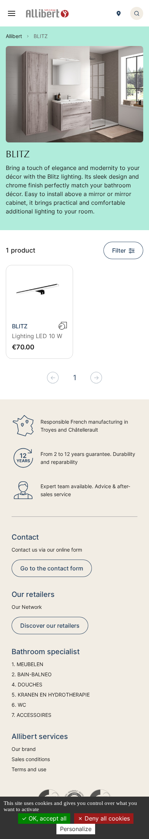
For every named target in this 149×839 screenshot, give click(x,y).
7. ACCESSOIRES (31, 715)
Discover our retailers (50, 625)
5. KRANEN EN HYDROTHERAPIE (51, 694)
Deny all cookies (106, 818)
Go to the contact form (51, 568)
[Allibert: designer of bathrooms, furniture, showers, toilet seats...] (47, 13)
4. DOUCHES (27, 684)
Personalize (75, 828)
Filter (119, 250)
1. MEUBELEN (27, 664)
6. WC (19, 705)
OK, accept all (47, 818)
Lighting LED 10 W (37, 336)
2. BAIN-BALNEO (32, 674)
